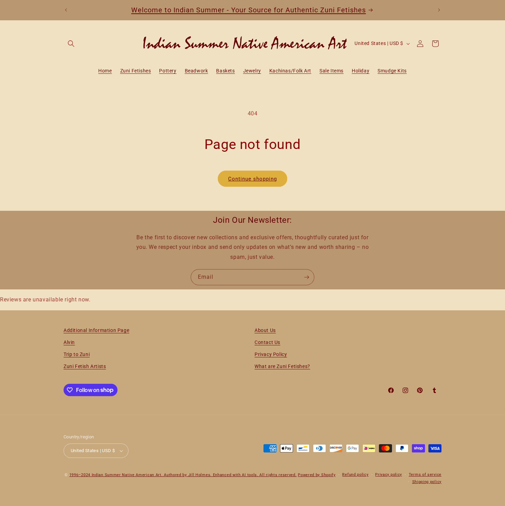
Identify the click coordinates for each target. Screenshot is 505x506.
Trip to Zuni (77, 354)
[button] (71, 43)
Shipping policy (427, 482)
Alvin (69, 342)
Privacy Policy (271, 354)
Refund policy (355, 474)
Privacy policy (388, 474)
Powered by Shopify (317, 475)
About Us (265, 330)
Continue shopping (252, 179)
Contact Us (267, 342)
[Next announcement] (439, 9)
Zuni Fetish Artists (85, 366)
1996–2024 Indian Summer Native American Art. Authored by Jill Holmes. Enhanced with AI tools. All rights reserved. (183, 475)
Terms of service (425, 474)
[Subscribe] (306, 277)
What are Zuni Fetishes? (282, 366)
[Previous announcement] (66, 9)
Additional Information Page (96, 330)
